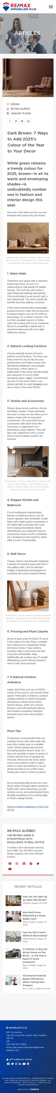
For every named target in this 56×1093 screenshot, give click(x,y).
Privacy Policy (29, 1082)
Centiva (34, 1089)
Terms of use (44, 1082)
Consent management (28, 1085)
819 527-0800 (19, 1044)
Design (14, 104)
